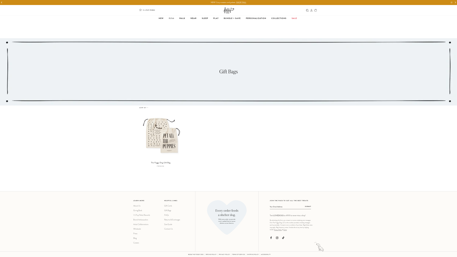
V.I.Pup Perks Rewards (141, 215)
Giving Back (137, 210)
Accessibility (266, 254)
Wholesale (137, 228)
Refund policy (211, 254)
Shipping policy (253, 254)
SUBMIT (308, 206)
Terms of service (238, 254)
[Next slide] (455, 2)
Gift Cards (168, 205)
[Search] (307, 10)
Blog (135, 238)
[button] (316, 10)
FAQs (166, 215)
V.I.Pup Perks (149, 10)
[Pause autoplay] (451, 2)
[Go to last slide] (1, 2)
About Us (136, 205)
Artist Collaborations (140, 224)
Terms (285, 230)
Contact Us (168, 228)
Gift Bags (167, 210)
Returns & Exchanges (172, 219)
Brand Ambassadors (140, 219)
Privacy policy (224, 254)
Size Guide (168, 224)
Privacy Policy (278, 230)
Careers (136, 242)
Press (135, 233)
